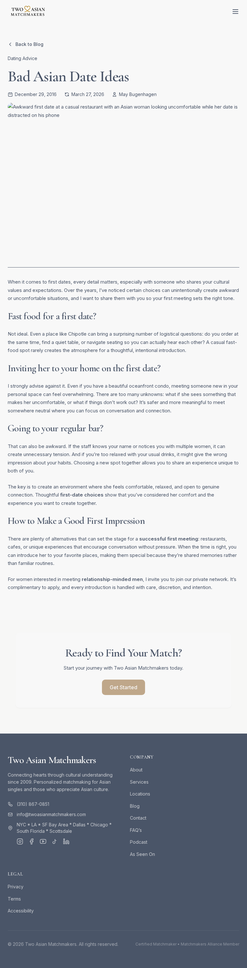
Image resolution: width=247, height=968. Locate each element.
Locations (140, 793)
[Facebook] (31, 841)
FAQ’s (136, 830)
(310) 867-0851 (33, 804)
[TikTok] (54, 841)
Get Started (123, 687)
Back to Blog (29, 44)
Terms (14, 899)
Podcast (138, 842)
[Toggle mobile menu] (235, 11)
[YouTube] (43, 841)
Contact (138, 818)
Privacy (15, 886)
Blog (135, 806)
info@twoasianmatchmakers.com (51, 814)
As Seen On (142, 854)
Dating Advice (22, 58)
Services (139, 782)
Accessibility (21, 910)
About (136, 769)
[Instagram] (20, 841)
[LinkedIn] (66, 841)
